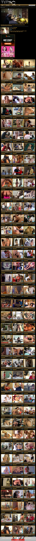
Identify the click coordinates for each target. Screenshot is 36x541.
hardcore (19, 31)
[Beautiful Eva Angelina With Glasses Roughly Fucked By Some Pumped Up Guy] (29, 95)
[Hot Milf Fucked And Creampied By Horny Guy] (18, 466)
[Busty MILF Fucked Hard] (6, 190)
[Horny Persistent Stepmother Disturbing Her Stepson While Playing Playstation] (18, 335)
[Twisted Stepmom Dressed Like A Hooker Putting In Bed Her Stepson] (6, 311)
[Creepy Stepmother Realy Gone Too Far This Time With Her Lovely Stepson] (29, 202)
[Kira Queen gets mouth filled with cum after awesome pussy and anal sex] (6, 71)
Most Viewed (14, 5)
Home (2, 5)
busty (22, 31)
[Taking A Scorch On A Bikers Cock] (29, 311)
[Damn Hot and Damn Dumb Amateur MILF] (29, 226)
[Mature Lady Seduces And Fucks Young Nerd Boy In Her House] (6, 442)
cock (13, 31)
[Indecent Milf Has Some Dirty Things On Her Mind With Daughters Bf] (18, 202)
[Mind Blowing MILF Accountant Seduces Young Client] (18, 299)
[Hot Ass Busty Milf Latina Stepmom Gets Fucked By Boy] (29, 418)
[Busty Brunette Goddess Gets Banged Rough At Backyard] (18, 119)
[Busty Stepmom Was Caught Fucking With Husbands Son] (6, 299)
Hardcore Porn (14, 28)
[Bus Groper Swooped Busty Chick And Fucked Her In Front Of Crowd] (18, 323)
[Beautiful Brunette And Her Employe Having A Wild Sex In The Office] (6, 107)
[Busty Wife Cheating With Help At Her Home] (29, 323)
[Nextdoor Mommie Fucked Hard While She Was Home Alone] (6, 83)
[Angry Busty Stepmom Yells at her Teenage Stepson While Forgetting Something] (29, 466)
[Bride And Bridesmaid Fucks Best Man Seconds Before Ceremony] (18, 442)
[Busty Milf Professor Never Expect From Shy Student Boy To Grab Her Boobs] (29, 71)
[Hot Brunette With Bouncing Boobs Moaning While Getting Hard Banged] (29, 190)
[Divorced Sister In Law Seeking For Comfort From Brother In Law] (6, 131)
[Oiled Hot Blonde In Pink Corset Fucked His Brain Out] (29, 442)
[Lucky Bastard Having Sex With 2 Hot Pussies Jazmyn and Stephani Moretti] (29, 299)
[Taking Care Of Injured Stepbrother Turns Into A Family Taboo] (6, 214)
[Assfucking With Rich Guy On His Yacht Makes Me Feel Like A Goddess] (18, 83)
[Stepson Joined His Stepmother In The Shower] (6, 238)
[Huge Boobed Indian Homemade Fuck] (6, 478)
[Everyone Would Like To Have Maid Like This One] (6, 202)
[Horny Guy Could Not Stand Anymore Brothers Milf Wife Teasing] (6, 226)
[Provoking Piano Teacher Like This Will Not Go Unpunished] (29, 430)
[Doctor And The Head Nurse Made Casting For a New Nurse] (6, 250)
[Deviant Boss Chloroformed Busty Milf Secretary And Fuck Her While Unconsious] (29, 119)
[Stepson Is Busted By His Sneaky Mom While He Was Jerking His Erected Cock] (18, 359)
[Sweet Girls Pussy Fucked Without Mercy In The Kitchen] (29, 454)
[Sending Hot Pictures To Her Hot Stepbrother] (29, 406)
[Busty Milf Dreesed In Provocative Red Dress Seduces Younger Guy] (29, 250)
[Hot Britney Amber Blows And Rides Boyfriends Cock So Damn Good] (18, 214)
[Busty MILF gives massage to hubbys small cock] (18, 226)
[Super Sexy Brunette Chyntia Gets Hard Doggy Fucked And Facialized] (6, 95)
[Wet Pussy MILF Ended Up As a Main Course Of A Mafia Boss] (6, 418)
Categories (7, 5)
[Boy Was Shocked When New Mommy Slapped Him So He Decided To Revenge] (29, 131)
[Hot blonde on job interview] (18, 107)
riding (17, 31)
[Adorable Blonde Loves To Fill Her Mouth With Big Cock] (6, 454)
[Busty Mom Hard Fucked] (6, 466)
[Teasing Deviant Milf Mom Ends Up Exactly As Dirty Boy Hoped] (18, 311)
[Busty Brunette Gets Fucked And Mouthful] (29, 107)
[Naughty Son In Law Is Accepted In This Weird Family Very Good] (6, 119)
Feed (19, 5)
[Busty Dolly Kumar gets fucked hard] (29, 335)
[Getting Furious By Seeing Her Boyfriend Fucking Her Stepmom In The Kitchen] (18, 131)
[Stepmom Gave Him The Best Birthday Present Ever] (6, 359)
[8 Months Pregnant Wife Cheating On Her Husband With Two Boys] (29, 347)
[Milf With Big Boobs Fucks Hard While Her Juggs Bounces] (18, 406)
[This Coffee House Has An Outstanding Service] (6, 406)
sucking (15, 31)
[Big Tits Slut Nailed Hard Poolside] (29, 238)
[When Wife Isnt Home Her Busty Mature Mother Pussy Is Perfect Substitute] (6, 430)
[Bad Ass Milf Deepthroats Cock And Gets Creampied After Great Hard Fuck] (18, 347)
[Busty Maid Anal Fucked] (18, 418)
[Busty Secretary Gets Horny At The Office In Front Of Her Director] (6, 335)
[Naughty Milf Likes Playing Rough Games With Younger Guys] (29, 359)
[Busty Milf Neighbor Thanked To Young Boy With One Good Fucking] (6, 323)
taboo (11, 31)
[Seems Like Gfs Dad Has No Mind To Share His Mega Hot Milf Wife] (29, 214)
